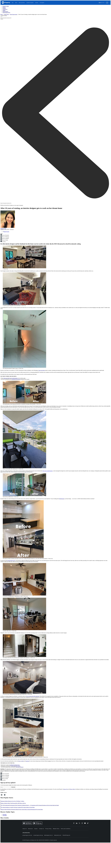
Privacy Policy (72, 789)
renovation (5, 815)
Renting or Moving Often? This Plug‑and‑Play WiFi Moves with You (13, 803)
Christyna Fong (3, 228)
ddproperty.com (57, 835)
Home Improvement (6, 12)
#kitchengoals (61, 498)
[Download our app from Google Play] (37, 823)
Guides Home (6, 14)
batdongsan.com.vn (48, 835)
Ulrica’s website (21, 761)
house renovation (42, 370)
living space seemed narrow (47, 470)
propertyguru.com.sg (38, 835)
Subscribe (13, 787)
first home (4, 814)
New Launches (22, 2)
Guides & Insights (30, 2)
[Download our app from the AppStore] (27, 823)
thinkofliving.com (66, 835)
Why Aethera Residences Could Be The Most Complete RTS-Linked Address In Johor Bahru (17, 807)
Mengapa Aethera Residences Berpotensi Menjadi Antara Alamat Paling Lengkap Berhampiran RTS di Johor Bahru (21, 809)
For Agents (42, 2)
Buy (12, 2)
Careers (36, 828)
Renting (4, 8)
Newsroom (30, 828)
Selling (4, 10)
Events (36, 2)
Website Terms (56, 828)
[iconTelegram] (3, 795)
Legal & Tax (5, 9)
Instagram (27, 761)
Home (1, 14)
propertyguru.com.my (27, 835)
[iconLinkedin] (4, 795)
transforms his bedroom (16, 379)
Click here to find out (19, 767)
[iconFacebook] (0, 795)
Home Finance (5, 11)
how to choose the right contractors (32, 696)
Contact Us (41, 828)
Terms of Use (65, 789)
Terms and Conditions (65, 828)
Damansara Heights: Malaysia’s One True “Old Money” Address (12, 801)
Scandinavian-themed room (14, 764)
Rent (16, 2)
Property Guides (6, 6)
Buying (4, 7)
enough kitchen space (11, 560)
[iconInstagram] (2, 795)
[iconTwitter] (1, 795)
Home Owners (6, 231)
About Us (25, 828)
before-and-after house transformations (11, 378)
